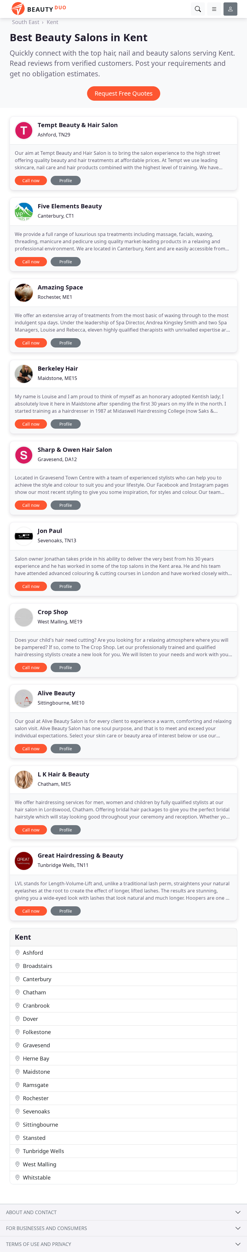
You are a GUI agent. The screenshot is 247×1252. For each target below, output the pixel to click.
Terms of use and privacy (38, 1244)
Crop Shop (53, 612)
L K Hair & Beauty (63, 774)
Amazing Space (60, 287)
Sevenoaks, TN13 (57, 540)
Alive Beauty (56, 693)
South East (25, 22)
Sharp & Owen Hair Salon (75, 449)
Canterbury (36, 979)
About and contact (31, 1212)
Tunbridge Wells (42, 1151)
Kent (52, 22)
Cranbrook (35, 1005)
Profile (65, 180)
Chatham (33, 992)
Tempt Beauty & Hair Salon (78, 125)
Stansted (33, 1137)
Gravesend (35, 1045)
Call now (30, 180)
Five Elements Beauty (70, 206)
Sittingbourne (39, 1124)
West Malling (38, 1164)
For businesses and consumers (46, 1228)
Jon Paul (50, 531)
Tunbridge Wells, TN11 (63, 865)
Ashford (32, 952)
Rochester (34, 1098)
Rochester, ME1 (55, 297)
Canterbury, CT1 (56, 216)
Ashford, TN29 (54, 134)
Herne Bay (35, 1058)
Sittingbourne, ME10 (61, 702)
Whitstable (36, 1177)
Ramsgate (34, 1084)
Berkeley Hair (58, 368)
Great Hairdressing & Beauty (80, 855)
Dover (29, 1018)
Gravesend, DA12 (57, 459)
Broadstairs (36, 965)
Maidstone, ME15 (57, 378)
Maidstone (35, 1071)
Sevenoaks (35, 1111)
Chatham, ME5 (54, 784)
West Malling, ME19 (60, 621)
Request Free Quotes (124, 93)
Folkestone (36, 1032)
